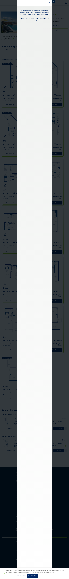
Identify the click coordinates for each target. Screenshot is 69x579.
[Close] (66, 571)
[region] (34, 573)
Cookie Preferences (20, 576)
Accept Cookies (32, 576)
